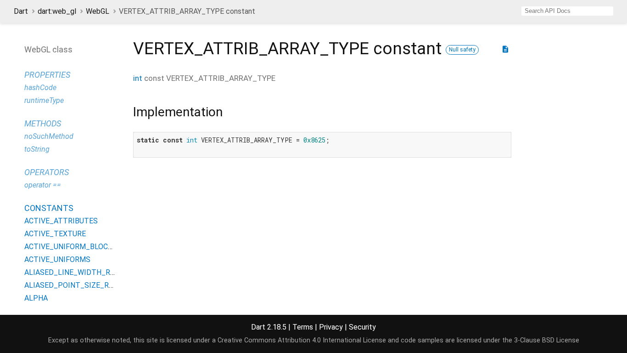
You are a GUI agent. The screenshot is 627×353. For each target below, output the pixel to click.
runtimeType (44, 100)
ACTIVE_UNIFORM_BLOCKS (70, 246)
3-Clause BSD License (546, 340)
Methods (42, 123)
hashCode (40, 87)
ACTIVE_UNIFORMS (57, 259)
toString (37, 149)
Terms (302, 327)
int (137, 78)
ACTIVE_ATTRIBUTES (61, 220)
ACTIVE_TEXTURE (55, 233)
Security (362, 327)
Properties (47, 75)
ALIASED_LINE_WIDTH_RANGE (76, 272)
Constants (48, 208)
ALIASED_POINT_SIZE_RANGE (75, 285)
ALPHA (36, 298)
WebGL (97, 11)
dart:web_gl (57, 11)
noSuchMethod (48, 136)
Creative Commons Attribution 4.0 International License (302, 340)
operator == (42, 185)
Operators (46, 172)
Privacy (331, 327)
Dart (21, 11)
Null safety (462, 49)
